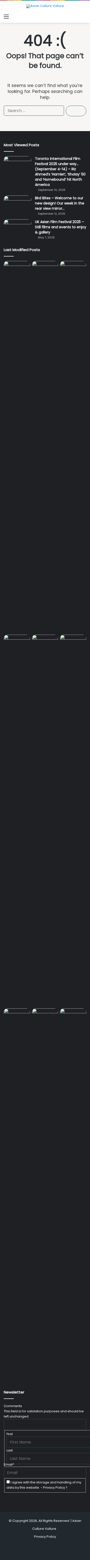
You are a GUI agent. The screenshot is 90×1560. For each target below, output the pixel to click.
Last (9, 1450)
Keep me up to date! (28, 1497)
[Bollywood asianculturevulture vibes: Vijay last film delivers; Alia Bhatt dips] (45, 642)
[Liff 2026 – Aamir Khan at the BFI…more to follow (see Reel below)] (17, 1016)
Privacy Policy (54, 1487)
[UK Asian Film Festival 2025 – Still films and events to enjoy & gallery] (17, 228)
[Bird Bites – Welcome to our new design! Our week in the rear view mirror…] (17, 205)
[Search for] (83, 16)
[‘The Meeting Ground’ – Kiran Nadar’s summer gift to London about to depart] (73, 447)
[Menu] (6, 16)
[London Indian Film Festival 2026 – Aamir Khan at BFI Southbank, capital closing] (73, 1194)
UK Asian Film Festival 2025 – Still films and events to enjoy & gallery (60, 227)
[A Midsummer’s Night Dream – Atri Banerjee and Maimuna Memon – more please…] (45, 1015)
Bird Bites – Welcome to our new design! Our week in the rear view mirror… (59, 203)
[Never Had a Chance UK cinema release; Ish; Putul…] (17, 820)
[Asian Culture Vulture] (45, 6)
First (9, 1434)
